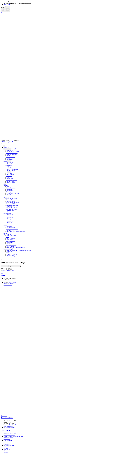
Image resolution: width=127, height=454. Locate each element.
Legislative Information (11, 254)
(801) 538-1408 (12, 282)
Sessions (8, 155)
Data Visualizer (10, 242)
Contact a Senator (8, 285)
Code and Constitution (11, 198)
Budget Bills (9, 243)
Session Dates (9, 159)
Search (2, 7)
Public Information (8, 440)
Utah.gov (6, 452)
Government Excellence (12, 229)
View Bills (6, 185)
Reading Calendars (10, 157)
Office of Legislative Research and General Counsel (18, 250)
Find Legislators (10, 150)
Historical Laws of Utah (12, 205)
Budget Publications (11, 246)
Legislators (6, 147)
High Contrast (12, 266)
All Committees (7, 213)
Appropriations (9, 214)
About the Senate (10, 174)
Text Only (19, 266)
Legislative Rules (10, 206)
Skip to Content (7, 4)
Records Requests (8, 442)
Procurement (6, 444)
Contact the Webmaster (9, 445)
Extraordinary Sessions (11, 180)
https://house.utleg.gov (9, 426)
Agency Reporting (10, 255)
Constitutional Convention (12, 202)
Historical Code (10, 210)
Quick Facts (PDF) (10, 238)
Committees (6, 211)
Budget (5, 233)
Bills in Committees (11, 223)
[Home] (63, 142)
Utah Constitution (10, 201)
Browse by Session (10, 188)
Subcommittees (10, 221)
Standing (8, 219)
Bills (5, 184)
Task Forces (9, 222)
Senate (5, 171)
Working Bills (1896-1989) (12, 193)
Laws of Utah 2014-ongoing (13, 203)
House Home (9, 162)
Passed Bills (9, 189)
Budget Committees (11, 245)
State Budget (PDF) (11, 235)
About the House (10, 163)
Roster (7, 166)
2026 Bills (8, 186)
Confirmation (9, 217)
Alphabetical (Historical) (12, 153)
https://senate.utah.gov (9, 283)
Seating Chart (9, 167)
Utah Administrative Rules (12, 207)
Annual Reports (10, 230)
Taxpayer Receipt (10, 241)
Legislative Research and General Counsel (13, 436)
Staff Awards (7, 439)
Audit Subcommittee (11, 227)
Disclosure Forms (10, 182)
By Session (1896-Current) (12, 151)
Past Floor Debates (10, 170)
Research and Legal (8, 249)
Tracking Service (10, 192)
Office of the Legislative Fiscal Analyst (15, 247)
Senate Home (9, 173)
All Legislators (7, 148)
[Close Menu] (4, 146)
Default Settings (4, 266)
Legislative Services (8, 437)
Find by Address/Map (11, 154)
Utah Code (6, 197)
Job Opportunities (8, 446)
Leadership (9, 165)
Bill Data (8, 194)
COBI (7, 237)
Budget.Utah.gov (8, 234)
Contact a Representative (9, 427)
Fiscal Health (9, 239)
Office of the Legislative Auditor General (16, 231)
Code (5, 195)
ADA (5, 450)
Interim (8, 218)
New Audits (9, 226)
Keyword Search (10, 190)
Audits (5, 225)
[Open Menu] (1, 143)
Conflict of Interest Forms (12, 169)
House (5, 161)
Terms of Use (7, 449)
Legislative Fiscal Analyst (9, 435)
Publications (9, 251)
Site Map (6, 448)
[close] (1, 259)
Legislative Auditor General (10, 433)
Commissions (9, 215)
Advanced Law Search (11, 209)
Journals (8, 158)
